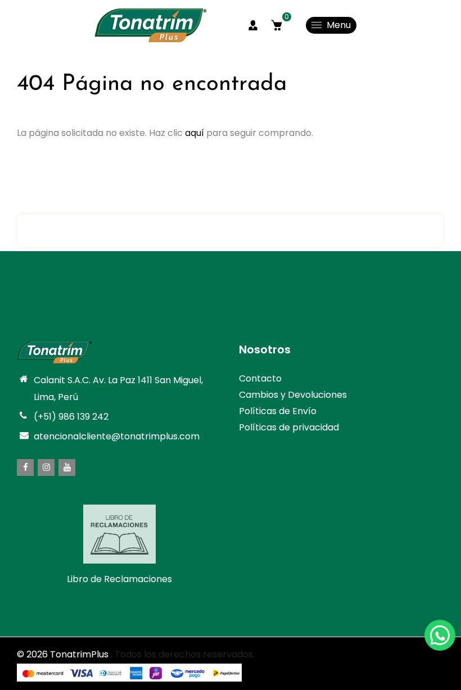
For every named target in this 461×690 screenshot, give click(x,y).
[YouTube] (66, 467)
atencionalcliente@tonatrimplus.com (117, 436)
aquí (194, 132)
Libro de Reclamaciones (119, 579)
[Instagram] (46, 467)
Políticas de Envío (278, 411)
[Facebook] (25, 467)
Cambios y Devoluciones (293, 394)
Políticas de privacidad (289, 427)
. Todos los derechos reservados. (183, 654)
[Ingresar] (253, 25)
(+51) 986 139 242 (71, 416)
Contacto (260, 378)
